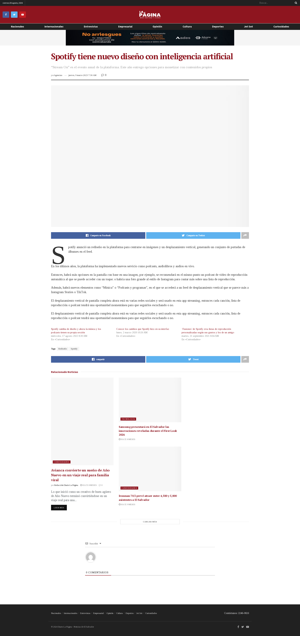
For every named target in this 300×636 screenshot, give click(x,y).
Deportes (218, 26)
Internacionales (53, 26)
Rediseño (63, 349)
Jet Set (248, 26)
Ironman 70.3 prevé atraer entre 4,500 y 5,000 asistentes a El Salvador (148, 498)
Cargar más (150, 522)
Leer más (59, 508)
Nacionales (17, 26)
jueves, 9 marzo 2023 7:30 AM (82, 75)
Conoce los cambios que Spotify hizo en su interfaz (142, 329)
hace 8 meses (89, 485)
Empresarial (125, 26)
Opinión (109, 613)
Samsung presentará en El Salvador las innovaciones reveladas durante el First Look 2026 (148, 431)
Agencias (58, 75)
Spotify (74, 349)
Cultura (187, 26)
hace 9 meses (127, 504)
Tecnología (128, 419)
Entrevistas (91, 26)
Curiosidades (281, 26)
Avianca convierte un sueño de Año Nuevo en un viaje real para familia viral (80, 475)
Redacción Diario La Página (66, 485)
